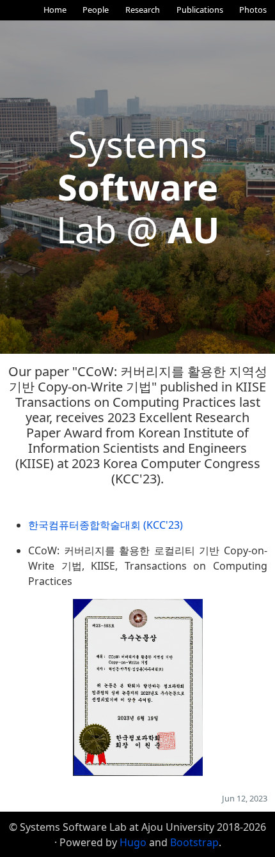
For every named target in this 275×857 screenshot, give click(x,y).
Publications (200, 9)
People (95, 9)
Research (142, 9)
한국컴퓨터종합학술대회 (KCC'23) (105, 525)
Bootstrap (194, 842)
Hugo (133, 842)
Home (55, 9)
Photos (253, 9)
